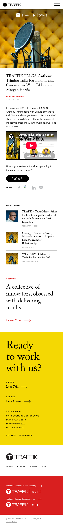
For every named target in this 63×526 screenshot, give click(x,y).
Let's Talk (12, 387)
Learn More (14, 320)
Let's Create (13, 401)
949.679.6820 (17, 423)
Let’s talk (17, 178)
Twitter (43, 466)
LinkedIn (10, 466)
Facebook (33, 466)
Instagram (21, 466)
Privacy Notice (11, 522)
